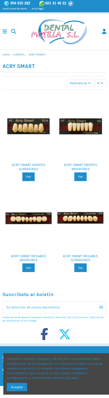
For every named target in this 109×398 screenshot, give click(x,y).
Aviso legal (38, 8)
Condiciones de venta (15, 8)
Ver (28, 177)
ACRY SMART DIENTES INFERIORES (80, 167)
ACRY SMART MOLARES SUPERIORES (80, 258)
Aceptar (17, 387)
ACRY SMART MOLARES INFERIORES (28, 258)
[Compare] (25, 158)
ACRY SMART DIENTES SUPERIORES (28, 167)
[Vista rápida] (31, 158)
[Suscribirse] (101, 307)
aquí (75, 378)
